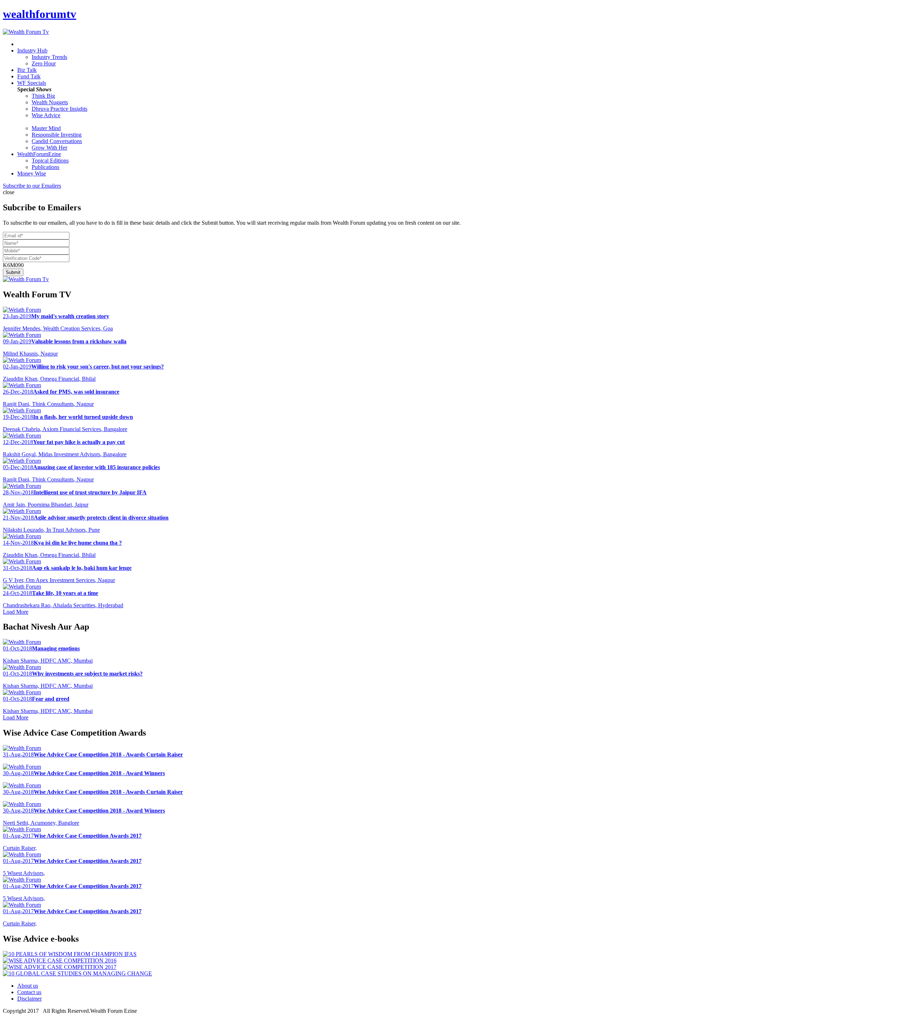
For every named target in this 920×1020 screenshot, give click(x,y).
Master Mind (46, 128)
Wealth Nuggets (50, 102)
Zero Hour (44, 63)
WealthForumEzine (39, 154)
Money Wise (31, 173)
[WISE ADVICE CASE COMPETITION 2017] (59, 967)
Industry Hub (32, 50)
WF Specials (31, 83)
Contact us (29, 992)
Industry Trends (49, 57)
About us (27, 986)
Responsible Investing (57, 135)
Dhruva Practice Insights (59, 109)
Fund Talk (29, 76)
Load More (15, 612)
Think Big (43, 96)
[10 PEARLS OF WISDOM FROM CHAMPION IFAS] (70, 954)
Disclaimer (29, 999)
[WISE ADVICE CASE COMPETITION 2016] (59, 960)
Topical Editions (50, 160)
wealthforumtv (39, 14)
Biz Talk (27, 70)
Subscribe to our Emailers (32, 186)
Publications (45, 167)
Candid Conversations (57, 141)
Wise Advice (46, 115)
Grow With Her (49, 148)
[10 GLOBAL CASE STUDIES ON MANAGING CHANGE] (77, 973)
